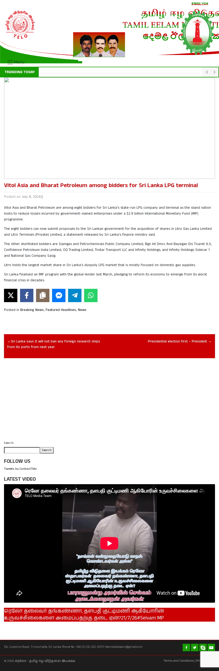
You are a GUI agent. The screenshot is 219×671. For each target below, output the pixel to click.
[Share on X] (10, 295)
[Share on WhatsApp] (90, 295)
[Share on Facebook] (26, 295)
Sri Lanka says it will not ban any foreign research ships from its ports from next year (53, 344)
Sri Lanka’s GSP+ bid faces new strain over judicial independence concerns (103, 72)
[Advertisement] (109, 401)
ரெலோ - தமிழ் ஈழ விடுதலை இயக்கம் (45, 661)
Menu (19, 62)
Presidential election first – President (177, 341)
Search (9, 443)
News (82, 310)
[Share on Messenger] (58, 295)
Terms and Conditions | (179, 661)
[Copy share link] (42, 295)
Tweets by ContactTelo (20, 469)
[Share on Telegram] (74, 295)
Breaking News (32, 310)
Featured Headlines (61, 310)
